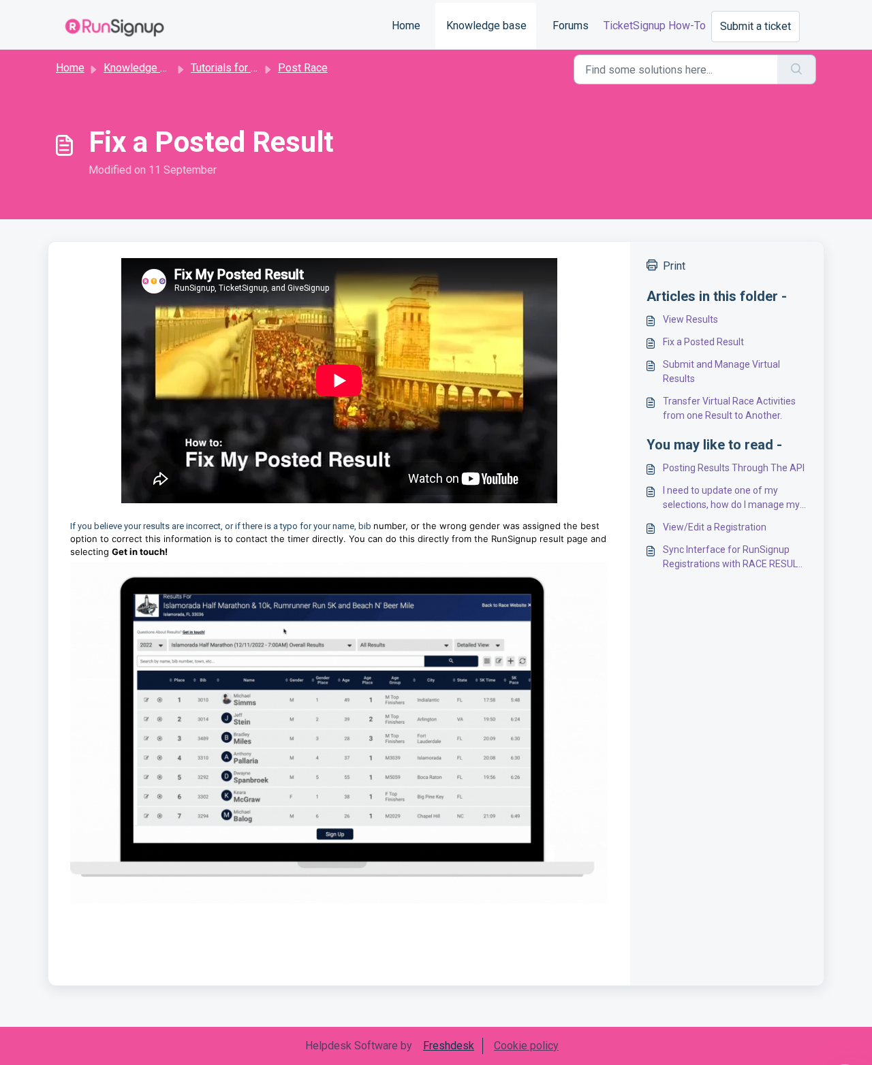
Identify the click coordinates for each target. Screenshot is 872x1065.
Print (674, 265)
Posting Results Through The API (734, 467)
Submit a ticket (755, 26)
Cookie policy (526, 1045)
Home (406, 25)
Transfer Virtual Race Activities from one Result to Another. (729, 408)
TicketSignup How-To (655, 25)
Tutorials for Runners (240, 67)
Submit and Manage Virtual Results (721, 371)
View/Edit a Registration (714, 527)
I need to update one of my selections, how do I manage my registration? (731, 498)
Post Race (303, 67)
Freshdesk (448, 1045)
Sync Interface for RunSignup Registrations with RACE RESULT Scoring (733, 557)
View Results (690, 319)
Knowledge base (486, 25)
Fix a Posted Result (703, 341)
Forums (570, 25)
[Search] (796, 69)
